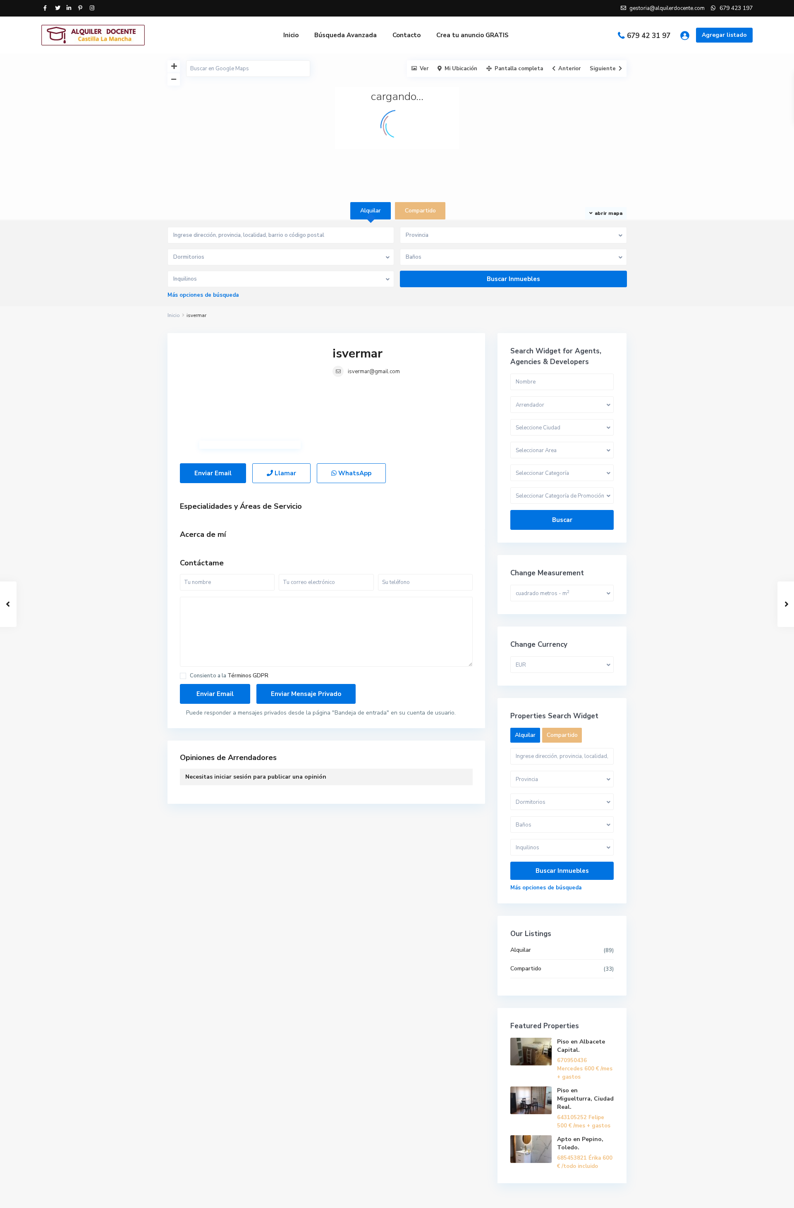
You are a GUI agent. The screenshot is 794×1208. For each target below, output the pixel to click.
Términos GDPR (247, 675)
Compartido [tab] (420, 210)
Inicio (291, 35)
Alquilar (520, 950)
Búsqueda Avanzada (345, 35)
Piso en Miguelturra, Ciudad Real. (585, 1098)
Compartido (525, 968)
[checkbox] (183, 676)
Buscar (562, 520)
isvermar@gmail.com (374, 371)
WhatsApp (354, 473)
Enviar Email (213, 473)
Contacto (406, 35)
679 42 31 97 (648, 36)
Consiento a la (229, 676)
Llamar (284, 473)
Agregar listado (724, 35)
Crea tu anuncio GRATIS (472, 35)
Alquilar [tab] (370, 210)
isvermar (357, 353)
